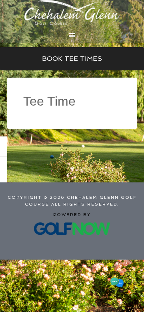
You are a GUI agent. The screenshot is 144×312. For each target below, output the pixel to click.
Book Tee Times (72, 58)
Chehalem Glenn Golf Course (72, 12)
